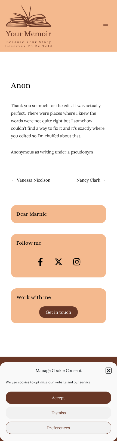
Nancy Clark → (91, 180)
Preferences (58, 427)
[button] (108, 370)
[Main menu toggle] (106, 26)
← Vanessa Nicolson (30, 180)
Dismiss (58, 412)
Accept (58, 397)
